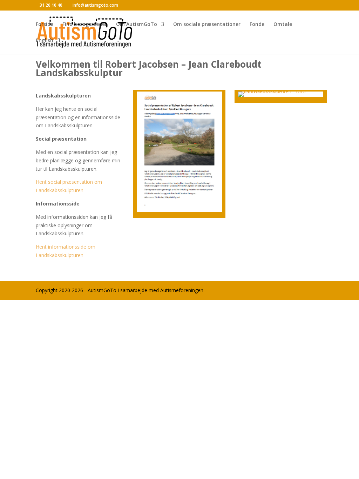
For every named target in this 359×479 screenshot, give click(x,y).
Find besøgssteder (84, 24)
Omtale (282, 24)
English (44, 40)
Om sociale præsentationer (207, 24)
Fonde (257, 24)
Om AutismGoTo (136, 24)
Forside (44, 24)
